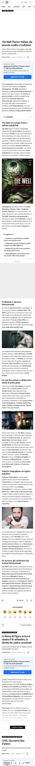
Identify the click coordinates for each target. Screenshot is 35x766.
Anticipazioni (7, 632)
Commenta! (19, 57)
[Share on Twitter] (16, 763)
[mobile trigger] (3, 2)
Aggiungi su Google (17, 77)
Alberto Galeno (5, 753)
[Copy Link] (23, 763)
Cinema (5, 10)
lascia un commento (26, 625)
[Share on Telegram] (19, 763)
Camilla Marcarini (6, 652)
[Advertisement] (17, 26)
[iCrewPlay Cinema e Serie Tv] (7, 2)
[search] (22, 2)
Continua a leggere (17, 727)
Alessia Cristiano (6, 57)
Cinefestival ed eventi (9, 736)
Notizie (10, 10)
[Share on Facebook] (12, 763)
